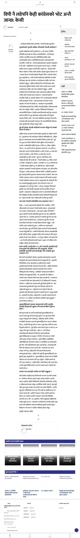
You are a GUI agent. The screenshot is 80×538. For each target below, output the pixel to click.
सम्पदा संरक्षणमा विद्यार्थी (68, 134)
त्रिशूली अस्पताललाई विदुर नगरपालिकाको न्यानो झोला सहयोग (68, 119)
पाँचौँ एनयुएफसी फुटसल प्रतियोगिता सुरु (70, 78)
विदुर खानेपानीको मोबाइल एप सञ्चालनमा (69, 52)
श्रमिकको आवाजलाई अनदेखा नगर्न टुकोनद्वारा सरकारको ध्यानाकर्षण (70, 46)
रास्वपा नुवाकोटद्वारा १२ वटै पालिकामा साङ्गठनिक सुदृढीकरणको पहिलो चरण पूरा (70, 59)
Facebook (61, 508)
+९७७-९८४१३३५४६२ (11, 527)
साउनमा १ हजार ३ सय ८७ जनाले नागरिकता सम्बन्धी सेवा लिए (67, 128)
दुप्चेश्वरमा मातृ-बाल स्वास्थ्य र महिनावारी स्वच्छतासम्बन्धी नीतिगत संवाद (70, 65)
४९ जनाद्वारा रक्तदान (67, 112)
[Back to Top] (76, 530)
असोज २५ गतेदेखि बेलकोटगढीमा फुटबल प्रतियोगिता (69, 72)
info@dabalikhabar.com (12, 530)
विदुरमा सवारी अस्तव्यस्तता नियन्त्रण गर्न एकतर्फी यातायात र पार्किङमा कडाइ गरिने (70, 39)
